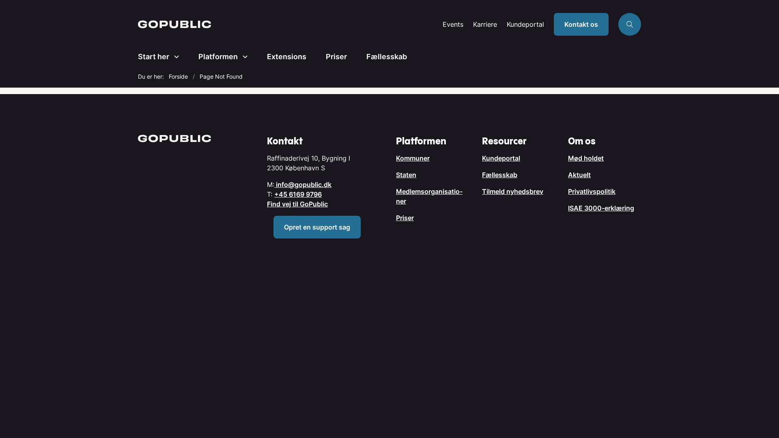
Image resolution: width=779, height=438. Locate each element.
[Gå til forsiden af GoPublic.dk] (288, 24)
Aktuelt (579, 175)
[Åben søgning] (629, 24)
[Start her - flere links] (174, 57)
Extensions (286, 56)
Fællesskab (386, 56)
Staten (406, 175)
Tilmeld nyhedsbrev (512, 191)
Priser (336, 56)
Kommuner (413, 158)
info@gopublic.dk (302, 184)
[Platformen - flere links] (242, 57)
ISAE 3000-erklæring (601, 208)
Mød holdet (586, 158)
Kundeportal (525, 24)
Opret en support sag (317, 227)
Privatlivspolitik (591, 191)
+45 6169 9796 (298, 194)
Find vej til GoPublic (297, 204)
